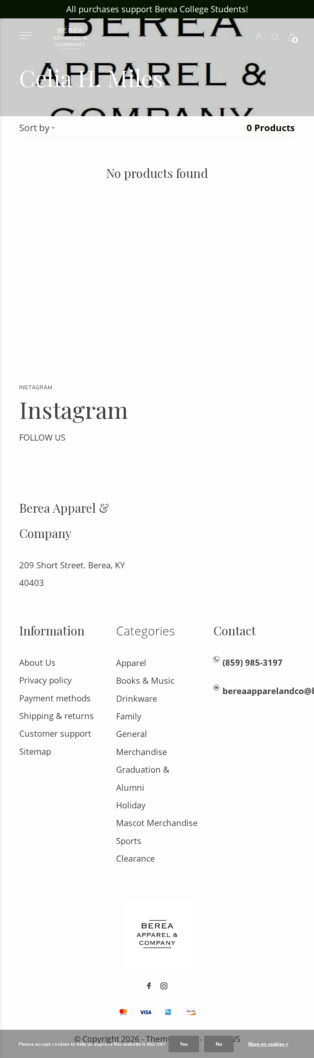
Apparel (131, 663)
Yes (184, 1044)
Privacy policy (45, 680)
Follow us (42, 437)
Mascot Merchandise (157, 823)
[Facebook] (149, 986)
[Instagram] (163, 986)
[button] (25, 35)
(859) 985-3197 (252, 662)
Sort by (34, 127)
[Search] (275, 37)
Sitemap (35, 751)
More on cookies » (268, 1044)
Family (128, 716)
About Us (37, 662)
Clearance (135, 858)
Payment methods (55, 698)
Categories (145, 630)
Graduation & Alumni (142, 778)
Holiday (131, 805)
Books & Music (145, 680)
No (219, 1044)
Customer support (55, 733)
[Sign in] (259, 37)
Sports (128, 841)
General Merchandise (141, 742)
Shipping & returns (56, 716)
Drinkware (136, 698)
